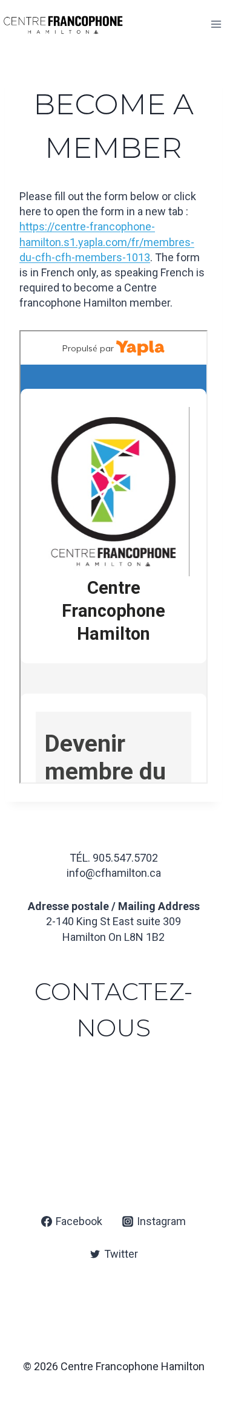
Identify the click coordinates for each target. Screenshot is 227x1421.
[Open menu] (216, 24)
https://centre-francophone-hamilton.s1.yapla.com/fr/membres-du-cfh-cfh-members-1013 (106, 241)
